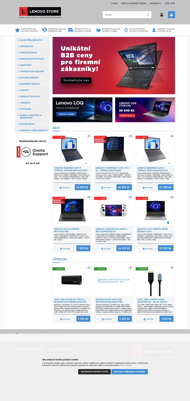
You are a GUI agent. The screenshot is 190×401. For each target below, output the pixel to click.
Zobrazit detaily (126, 365)
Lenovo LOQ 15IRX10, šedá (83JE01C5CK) (152, 230)
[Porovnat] (89, 136)
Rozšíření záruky (30, 84)
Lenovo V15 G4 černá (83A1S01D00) (66, 230)
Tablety (24, 90)
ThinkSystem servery (32, 71)
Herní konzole (28, 52)
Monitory (25, 65)
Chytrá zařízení (29, 77)
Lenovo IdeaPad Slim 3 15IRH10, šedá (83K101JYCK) (152, 169)
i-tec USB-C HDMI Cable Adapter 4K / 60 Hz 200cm (152, 300)
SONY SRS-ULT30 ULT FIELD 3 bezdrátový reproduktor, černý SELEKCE (70, 302)
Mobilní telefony (30, 96)
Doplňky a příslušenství (34, 130)
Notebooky (26, 46)
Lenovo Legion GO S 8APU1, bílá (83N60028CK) (112, 230)
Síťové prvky (27, 124)
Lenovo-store (40, 12)
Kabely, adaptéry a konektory (30, 116)
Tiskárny (25, 102)
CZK (167, 3)
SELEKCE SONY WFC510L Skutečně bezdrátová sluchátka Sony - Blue (109, 302)
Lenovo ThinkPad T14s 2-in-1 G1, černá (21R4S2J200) (113, 169)
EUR (173, 3)
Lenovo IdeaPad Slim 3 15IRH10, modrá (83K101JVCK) (70, 169)
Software (25, 109)
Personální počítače (32, 59)
